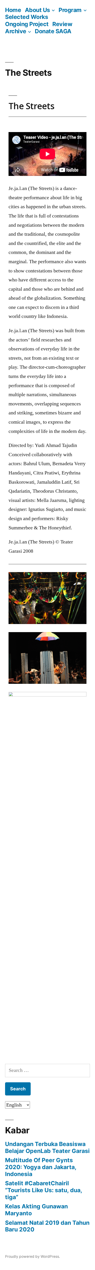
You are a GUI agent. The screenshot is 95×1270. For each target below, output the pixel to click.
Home (13, 9)
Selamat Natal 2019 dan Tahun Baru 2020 (47, 1226)
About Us (37, 9)
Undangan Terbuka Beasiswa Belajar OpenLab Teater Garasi (47, 1147)
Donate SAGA (53, 31)
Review (62, 24)
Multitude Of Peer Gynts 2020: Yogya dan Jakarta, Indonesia (40, 1167)
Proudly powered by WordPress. (32, 1256)
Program (70, 9)
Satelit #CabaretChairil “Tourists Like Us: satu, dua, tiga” (43, 1190)
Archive (15, 31)
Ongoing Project (27, 24)
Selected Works (26, 16)
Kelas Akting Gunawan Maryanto (36, 1210)
